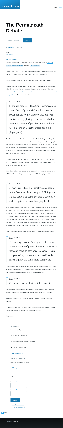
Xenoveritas (11, 47)
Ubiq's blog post (35, 65)
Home (7, 16)
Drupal (14, 421)
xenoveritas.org (10, 6)
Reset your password (18, 407)
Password (13, 389)
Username (13, 381)
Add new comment (11, 59)
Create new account (18, 405)
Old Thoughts (14, 368)
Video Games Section (16, 353)
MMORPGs (9, 54)
